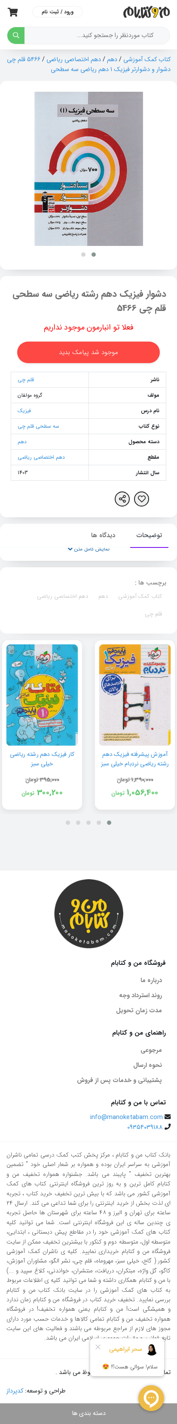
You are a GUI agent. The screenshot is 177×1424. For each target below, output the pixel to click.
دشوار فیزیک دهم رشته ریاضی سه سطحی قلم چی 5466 (89, 301)
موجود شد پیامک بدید (88, 352)
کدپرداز (14, 1391)
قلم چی (26, 380)
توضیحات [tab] (149, 535)
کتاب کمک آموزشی (147, 60)
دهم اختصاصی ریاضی (73, 60)
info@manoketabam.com (126, 1117)
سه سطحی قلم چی (38, 426)
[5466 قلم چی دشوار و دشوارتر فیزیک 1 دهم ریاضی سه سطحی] (88, 169)
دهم (112, 60)
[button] (93, 254)
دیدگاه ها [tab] (103, 535)
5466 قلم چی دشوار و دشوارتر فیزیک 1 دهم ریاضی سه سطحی (89, 65)
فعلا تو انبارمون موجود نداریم (89, 327)
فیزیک (24, 411)
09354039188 (145, 1127)
